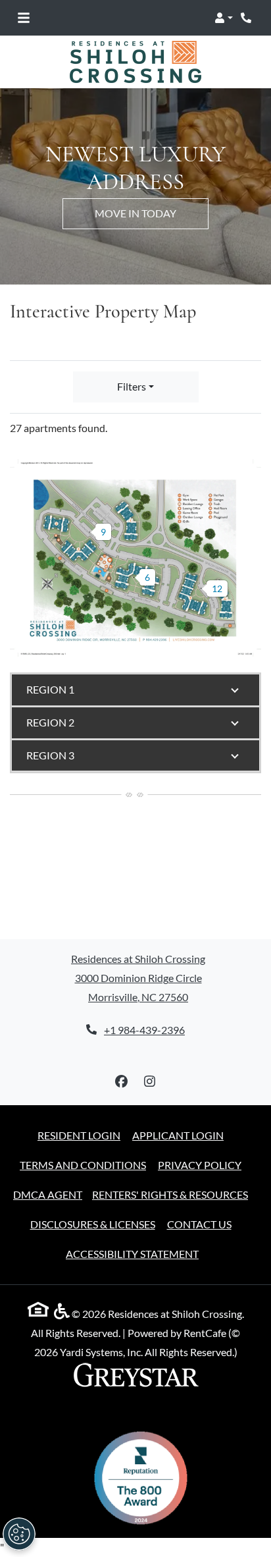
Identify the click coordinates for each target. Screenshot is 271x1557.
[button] (223, 17)
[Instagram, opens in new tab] (150, 1081)
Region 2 (50, 722)
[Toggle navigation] (24, 17)
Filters (131, 386)
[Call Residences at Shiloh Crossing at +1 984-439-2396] (247, 17)
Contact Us (199, 1224)
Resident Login (78, 1134)
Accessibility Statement (132, 1253)
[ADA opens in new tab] (62, 1313)
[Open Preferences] (19, 1533)
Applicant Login (178, 1134)
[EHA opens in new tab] (41, 1312)
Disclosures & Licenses (92, 1223)
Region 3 (50, 755)
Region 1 (50, 689)
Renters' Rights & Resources (170, 1194)
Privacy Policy (199, 1164)
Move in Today (135, 213)
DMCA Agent (47, 1194)
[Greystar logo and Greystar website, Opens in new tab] (135, 1376)
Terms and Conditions (83, 1164)
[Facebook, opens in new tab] (122, 1081)
